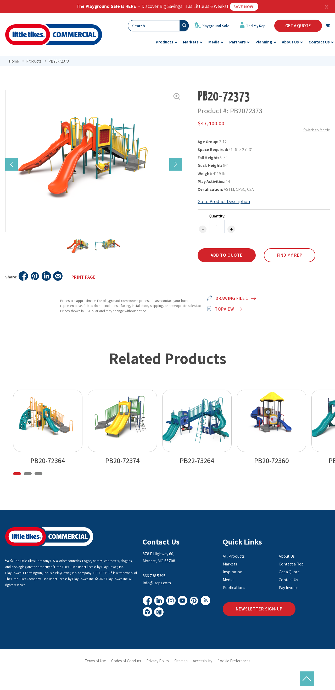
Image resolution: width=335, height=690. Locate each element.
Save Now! (244, 6)
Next (175, 164)
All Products (234, 556)
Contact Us (161, 541)
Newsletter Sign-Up (259, 609)
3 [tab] (38, 473)
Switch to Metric (316, 129)
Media (228, 579)
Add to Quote (227, 255)
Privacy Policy (157, 660)
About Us (287, 556)
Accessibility (202, 660)
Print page (83, 277)
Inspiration (232, 572)
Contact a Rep (291, 564)
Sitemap (181, 660)
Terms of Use (95, 660)
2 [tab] (28, 473)
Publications (234, 587)
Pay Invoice (288, 587)
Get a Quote (289, 572)
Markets (230, 564)
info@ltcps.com (157, 583)
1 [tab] (17, 473)
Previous (11, 164)
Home (14, 61)
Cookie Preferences (233, 660)
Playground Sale (215, 25)
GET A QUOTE (298, 26)
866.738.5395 (154, 576)
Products (33, 61)
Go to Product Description (224, 201)
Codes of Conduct (126, 660)
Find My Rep (255, 25)
